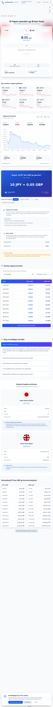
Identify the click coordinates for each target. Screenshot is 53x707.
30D (41, 117)
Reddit (36, 199)
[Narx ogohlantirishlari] (50, 2)
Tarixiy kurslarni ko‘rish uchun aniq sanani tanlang (14, 271)
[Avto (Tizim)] (49, 10)
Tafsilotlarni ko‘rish (42, 274)
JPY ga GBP (10, 16)
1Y (48, 117)
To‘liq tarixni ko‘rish (44, 163)
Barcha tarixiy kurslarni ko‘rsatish (26, 325)
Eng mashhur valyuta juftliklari (26, 2)
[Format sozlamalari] (49, 7)
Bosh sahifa (3, 16)
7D (38, 117)
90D (45, 117)
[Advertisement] (26, 9)
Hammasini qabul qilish (15, 702)
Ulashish (16, 199)
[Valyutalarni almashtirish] (26, 30)
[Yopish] (48, 699)
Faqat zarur (27, 702)
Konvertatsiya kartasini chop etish (27, 531)
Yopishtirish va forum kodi (8, 202)
